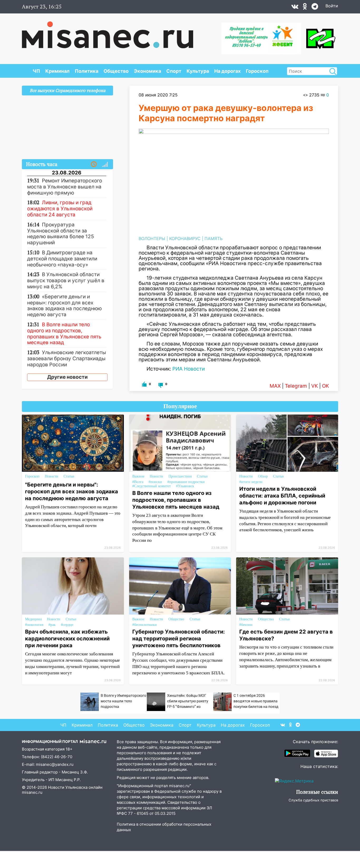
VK (314, 386)
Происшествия (180, 476)
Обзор (263, 476)
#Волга (137, 482)
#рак (52, 625)
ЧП (36, 71)
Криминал (57, 71)
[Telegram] (315, 7)
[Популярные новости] (105, 164)
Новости (51, 476)
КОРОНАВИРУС (185, 238)
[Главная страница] (107, 32)
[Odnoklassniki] (305, 7)
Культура (198, 71)
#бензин (245, 625)
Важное (138, 476)
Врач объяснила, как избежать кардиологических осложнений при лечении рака (67, 639)
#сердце (67, 625)
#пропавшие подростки (186, 482)
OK (325, 386)
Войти (331, 5)
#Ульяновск (185, 486)
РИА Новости (188, 369)
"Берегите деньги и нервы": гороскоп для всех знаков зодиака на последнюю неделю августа (71, 491)
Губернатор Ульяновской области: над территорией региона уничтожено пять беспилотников (178, 639)
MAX (275, 386)
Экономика (147, 71)
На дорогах (227, 71)
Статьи (69, 476)
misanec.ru (32, 792)
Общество (116, 71)
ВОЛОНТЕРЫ (152, 238)
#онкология (34, 625)
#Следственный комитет (151, 486)
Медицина (33, 619)
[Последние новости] (94, 164)
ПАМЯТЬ (213, 238)
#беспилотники (144, 625)
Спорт (173, 71)
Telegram (296, 386)
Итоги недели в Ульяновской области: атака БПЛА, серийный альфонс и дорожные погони (282, 496)
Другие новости (67, 377)
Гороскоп (257, 71)
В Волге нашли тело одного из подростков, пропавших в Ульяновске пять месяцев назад (175, 500)
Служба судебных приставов (313, 800)
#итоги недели (250, 482)
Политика (86, 71)
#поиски (155, 482)
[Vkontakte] (294, 7)
